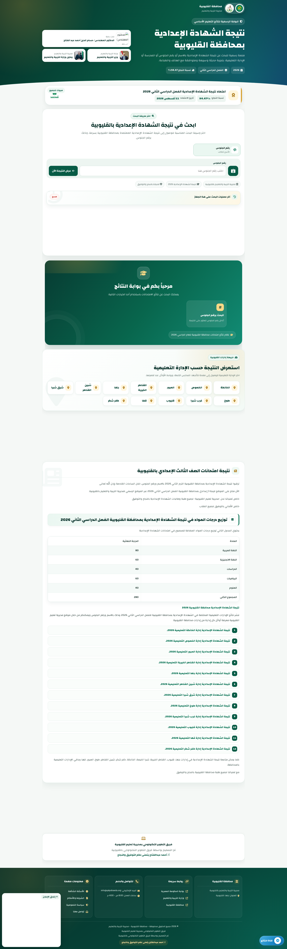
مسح (54, 197)
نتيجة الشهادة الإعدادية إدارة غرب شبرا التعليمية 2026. (197, 716)
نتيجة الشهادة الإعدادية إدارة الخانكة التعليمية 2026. (198, 630)
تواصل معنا (78, 912)
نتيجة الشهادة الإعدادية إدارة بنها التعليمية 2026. (200, 673)
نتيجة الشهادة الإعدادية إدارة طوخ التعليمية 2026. (200, 705)
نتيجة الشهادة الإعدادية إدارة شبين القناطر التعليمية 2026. (195, 684)
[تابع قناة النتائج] (271, 940)
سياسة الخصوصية (75, 905)
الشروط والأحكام (75, 898)
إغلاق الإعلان (49, 897)
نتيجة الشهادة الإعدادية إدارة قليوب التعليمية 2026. (199, 727)
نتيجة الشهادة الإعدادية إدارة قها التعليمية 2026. (200, 738)
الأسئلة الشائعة (76, 891)
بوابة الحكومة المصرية (172, 891)
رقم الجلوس (219, 163)
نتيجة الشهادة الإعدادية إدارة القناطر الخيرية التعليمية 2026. (194, 662)
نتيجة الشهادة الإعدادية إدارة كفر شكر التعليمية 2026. (197, 748)
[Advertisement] (31, 922)
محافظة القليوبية (175, 905)
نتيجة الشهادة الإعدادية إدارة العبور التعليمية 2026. (199, 651)
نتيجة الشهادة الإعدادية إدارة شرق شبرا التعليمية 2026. (197, 695)
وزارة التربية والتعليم (173, 898)
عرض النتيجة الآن (61, 170)
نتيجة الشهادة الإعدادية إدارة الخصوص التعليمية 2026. (197, 640)
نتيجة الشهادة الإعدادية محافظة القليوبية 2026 (210, 607)
